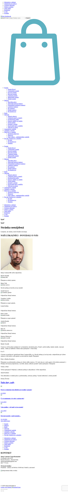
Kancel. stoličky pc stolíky (15, 121)
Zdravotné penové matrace (15, 103)
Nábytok (6, 114)
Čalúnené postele (12, 95)
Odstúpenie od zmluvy (10, 3)
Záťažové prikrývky (13, 134)
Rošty (6, 113)
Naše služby (7, 8)
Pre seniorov (11, 108)
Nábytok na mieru (13, 127)
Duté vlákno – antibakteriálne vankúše (18, 137)
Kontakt (6, 13)
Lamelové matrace (13, 107)
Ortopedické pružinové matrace (16, 105)
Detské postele (12, 99)
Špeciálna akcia (12, 102)
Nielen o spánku (8, 7)
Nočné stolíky (12, 122)
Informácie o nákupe (10, 2)
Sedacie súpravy (12, 116)
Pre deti (10, 140)
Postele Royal (11, 89)
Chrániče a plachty (9, 130)
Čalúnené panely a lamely (15, 118)
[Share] (3, 489)
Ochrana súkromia (9, 5)
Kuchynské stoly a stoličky (15, 126)
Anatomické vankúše (10, 129)
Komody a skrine (12, 124)
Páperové (10, 135)
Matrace (6, 100)
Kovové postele (12, 92)
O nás (6, 11)
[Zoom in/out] (6, 489)
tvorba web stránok (6, 487)
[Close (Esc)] (1, 489)
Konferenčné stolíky (13, 119)
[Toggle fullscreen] (5, 489)
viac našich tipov (5, 421)
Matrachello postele (13, 97)
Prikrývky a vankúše (10, 132)
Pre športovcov (12, 111)
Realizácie (7, 10)
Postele (6, 88)
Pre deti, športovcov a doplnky (12, 138)
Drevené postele (12, 94)
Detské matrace (12, 110)
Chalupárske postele (13, 91)
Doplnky (10, 143)
